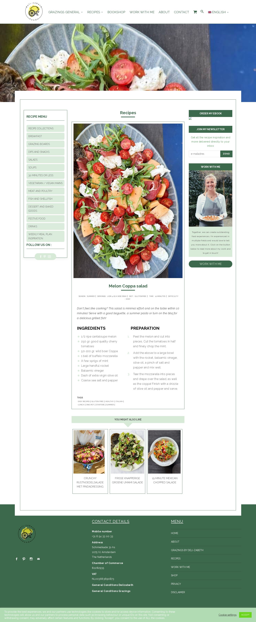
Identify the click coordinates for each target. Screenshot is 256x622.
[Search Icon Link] (202, 12)
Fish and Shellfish (40, 198)
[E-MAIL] (38, 559)
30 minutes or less (40, 175)
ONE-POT (90, 405)
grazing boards (39, 144)
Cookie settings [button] (227, 614)
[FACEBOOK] (16, 559)
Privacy (176, 584)
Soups (32, 167)
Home (174, 533)
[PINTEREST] (24, 559)
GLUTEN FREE (97, 401)
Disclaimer (178, 592)
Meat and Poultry (40, 191)
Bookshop (116, 12)
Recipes (93, 12)
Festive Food (36, 218)
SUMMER (110, 405)
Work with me (142, 12)
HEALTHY (109, 401)
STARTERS (100, 405)
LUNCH (81, 405)
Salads (32, 159)
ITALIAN (119, 401)
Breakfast (35, 136)
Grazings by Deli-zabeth (187, 550)
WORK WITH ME (211, 264)
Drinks (32, 226)
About (164, 12)
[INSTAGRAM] (31, 559)
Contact (181, 12)
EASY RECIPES (84, 401)
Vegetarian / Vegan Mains (45, 183)
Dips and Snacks (38, 152)
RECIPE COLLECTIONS (40, 128)
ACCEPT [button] (245, 614)
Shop (174, 575)
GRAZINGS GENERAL (64, 12)
